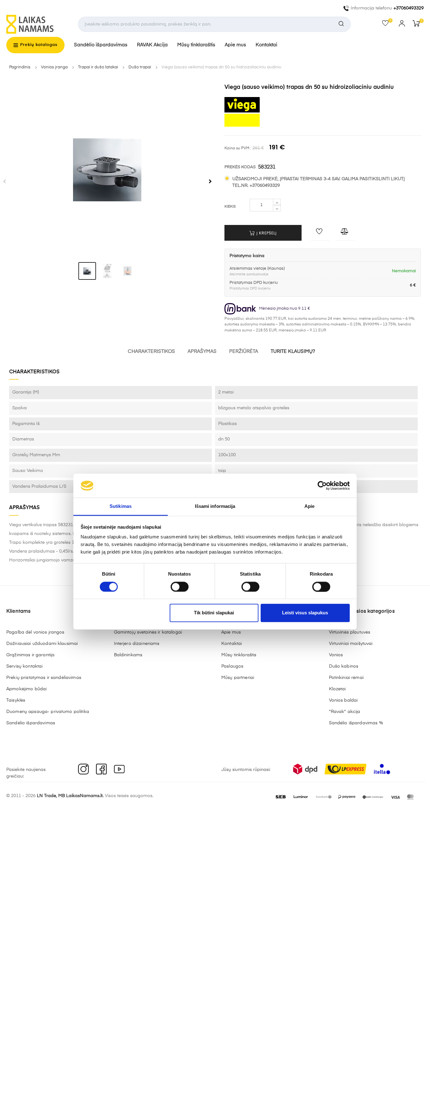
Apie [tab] (309, 506)
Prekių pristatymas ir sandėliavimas (43, 677)
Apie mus (235, 45)
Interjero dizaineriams (137, 643)
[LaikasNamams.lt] (30, 24)
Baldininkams (128, 655)
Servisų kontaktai (24, 666)
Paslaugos (232, 666)
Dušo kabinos (344, 666)
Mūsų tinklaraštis (196, 45)
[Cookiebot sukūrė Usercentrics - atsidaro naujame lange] (322, 485)
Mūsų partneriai (237, 677)
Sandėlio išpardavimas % (356, 723)
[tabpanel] (107, 169)
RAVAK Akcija (152, 45)
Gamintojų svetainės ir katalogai (148, 632)
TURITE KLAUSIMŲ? (293, 351)
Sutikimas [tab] (121, 506)
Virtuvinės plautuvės (350, 632)
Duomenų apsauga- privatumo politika (47, 711)
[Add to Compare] (345, 233)
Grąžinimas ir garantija (30, 655)
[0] (387, 24)
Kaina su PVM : (237, 148)
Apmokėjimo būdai (26, 689)
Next (210, 181)
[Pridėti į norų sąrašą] (320, 233)
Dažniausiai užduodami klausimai (42, 643)
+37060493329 (408, 8)
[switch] (180, 587)
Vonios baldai (343, 700)
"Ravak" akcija (344, 711)
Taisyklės (15, 700)
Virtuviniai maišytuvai (351, 643)
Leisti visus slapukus (305, 613)
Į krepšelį (266, 233)
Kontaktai (266, 45)
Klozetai (337, 689)
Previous (4, 181)
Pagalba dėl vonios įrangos (35, 632)
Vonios (336, 655)
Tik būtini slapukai (214, 613)
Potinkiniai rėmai (346, 677)
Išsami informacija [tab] (215, 506)
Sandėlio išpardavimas (100, 45)
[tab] (87, 271)
